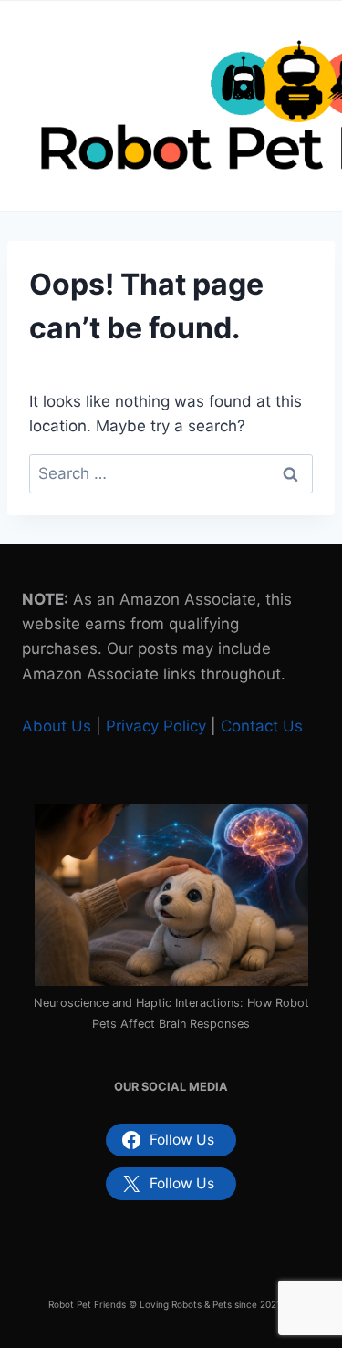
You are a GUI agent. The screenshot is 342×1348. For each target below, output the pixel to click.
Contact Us (262, 726)
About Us (56, 726)
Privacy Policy (156, 726)
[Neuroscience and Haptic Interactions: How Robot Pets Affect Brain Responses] (171, 895)
